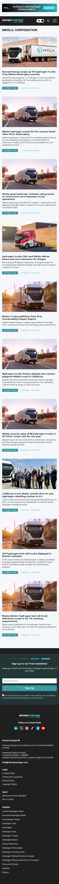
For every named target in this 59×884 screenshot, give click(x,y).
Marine (5, 872)
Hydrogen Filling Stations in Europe (18, 856)
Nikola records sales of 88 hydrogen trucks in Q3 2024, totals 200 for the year (29, 435)
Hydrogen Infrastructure (13, 852)
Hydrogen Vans (9, 832)
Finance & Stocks (10, 864)
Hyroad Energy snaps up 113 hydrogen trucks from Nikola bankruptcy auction (28, 73)
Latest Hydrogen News (12, 811)
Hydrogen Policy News (12, 848)
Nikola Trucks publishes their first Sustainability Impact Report (22, 318)
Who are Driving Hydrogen (14, 796)
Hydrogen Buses (9, 840)
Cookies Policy (8, 773)
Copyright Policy (9, 784)
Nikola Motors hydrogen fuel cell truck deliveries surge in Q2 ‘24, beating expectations (24, 618)
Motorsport (7, 828)
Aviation (6, 868)
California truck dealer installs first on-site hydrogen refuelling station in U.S (28, 495)
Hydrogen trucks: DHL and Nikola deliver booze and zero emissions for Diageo (26, 258)
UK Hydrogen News (11, 819)
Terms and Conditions (12, 777)
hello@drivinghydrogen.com (15, 762)
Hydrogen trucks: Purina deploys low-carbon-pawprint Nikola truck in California (29, 375)
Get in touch (8, 799)
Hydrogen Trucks (10, 88)
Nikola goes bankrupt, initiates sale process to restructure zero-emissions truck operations (28, 196)
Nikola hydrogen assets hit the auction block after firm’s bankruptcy (28, 133)
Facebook (38, 728)
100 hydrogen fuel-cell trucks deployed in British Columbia (26, 555)
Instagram (27, 728)
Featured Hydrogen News (14, 815)
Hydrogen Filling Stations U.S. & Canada (20, 860)
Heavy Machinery (10, 844)
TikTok (32, 728)
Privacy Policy (8, 781)
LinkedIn (16, 728)
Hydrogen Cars (9, 824)
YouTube (43, 728)
